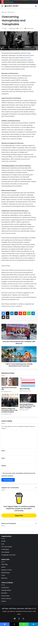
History (3, 567)
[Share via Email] (3, 317)
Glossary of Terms (6, 570)
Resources (4, 578)
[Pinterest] (20, 313)
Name (3, 450)
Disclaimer (4, 593)
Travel (3, 575)
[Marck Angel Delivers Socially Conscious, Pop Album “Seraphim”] (28, 398)
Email (3, 458)
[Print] (7, 317)
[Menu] (2, 7)
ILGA (2, 544)
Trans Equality (5, 552)
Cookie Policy (5, 587)
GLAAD (3, 541)
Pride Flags (4, 564)
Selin (5, 28)
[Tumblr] (16, 313)
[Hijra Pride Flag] (28, 382)
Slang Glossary (5, 572)
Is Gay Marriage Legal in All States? (14, 2)
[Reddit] (24, 313)
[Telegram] (33, 313)
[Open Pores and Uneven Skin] (9, 381)
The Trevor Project (6, 546)
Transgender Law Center (8, 555)
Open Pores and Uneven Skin (9, 388)
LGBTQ (28, 57)
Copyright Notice (6, 590)
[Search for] (36, 7)
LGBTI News (11, 12)
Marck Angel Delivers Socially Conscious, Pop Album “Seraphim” (27, 406)
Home (5, 12)
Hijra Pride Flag (24, 389)
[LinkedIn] (12, 313)
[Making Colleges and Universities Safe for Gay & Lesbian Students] (9, 400)
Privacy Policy (5, 595)
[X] (7, 313)
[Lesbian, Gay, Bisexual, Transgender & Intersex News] (11, 6)
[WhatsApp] (29, 313)
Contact (3, 601)
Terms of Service (6, 598)
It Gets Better (5, 549)
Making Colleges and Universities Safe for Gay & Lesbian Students (9, 410)
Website (3, 465)
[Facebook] (3, 313)
